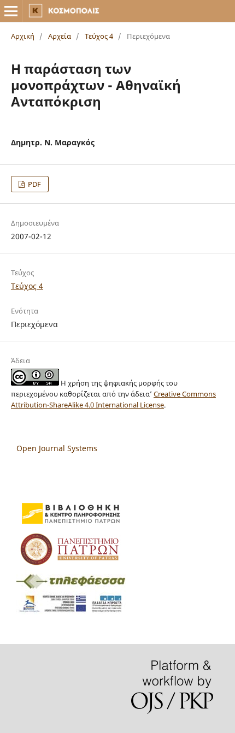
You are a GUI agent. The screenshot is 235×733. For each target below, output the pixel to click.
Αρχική (22, 36)
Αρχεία (59, 36)
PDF (33, 184)
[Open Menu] (11, 11)
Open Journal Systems (56, 448)
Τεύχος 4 (99, 36)
